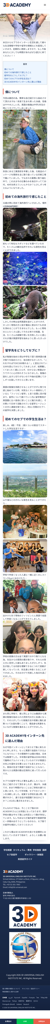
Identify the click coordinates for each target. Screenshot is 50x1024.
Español (24, 997)
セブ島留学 (12, 854)
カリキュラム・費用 (22, 849)
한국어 (35, 1001)
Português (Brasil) (8, 1004)
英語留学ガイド (25, 859)
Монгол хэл (6, 1001)
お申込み (41, 1021)
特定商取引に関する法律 (10, 992)
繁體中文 (29, 1001)
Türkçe (14, 1001)
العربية (10, 997)
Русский (17, 997)
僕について (9, 69)
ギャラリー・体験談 (34, 854)
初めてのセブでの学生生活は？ (17, 78)
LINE (25, 1021)
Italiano (19, 1004)
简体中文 (21, 1001)
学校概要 (8, 849)
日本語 (4, 997)
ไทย (37, 997)
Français (32, 997)
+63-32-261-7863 (13, 884)
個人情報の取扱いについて (11, 988)
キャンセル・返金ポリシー (31, 988)
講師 (44, 849)
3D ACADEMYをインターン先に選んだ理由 (22, 81)
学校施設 (37, 849)
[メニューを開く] (45, 5)
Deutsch (26, 1004)
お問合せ (8, 1021)
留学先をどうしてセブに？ (16, 75)
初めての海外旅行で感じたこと (17, 72)
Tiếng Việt (44, 997)
